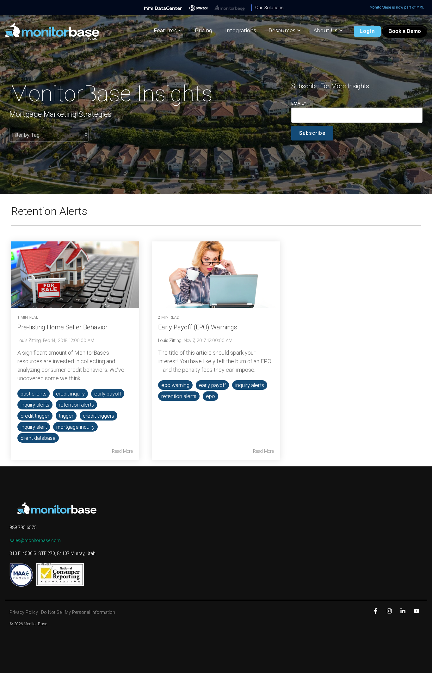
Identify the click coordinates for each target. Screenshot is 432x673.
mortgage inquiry (75, 427)
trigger (66, 416)
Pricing (204, 31)
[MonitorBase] (229, 7)
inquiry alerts (35, 405)
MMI (420, 7)
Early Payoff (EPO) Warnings (197, 327)
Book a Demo (404, 31)
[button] (376, 610)
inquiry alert (34, 427)
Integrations (240, 31)
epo (210, 396)
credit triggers (98, 416)
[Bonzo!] (198, 7)
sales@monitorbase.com (35, 540)
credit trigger (35, 416)
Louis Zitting (29, 340)
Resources (281, 31)
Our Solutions (269, 7)
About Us (325, 31)
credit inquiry (70, 393)
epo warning (175, 385)
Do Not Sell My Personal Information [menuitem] (78, 612)
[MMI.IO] (163, 7)
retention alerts (76, 405)
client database (38, 438)
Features (165, 31)
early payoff (107, 393)
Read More (122, 451)
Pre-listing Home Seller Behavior (62, 327)
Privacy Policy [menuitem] (23, 612)
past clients (33, 393)
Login (367, 31)
